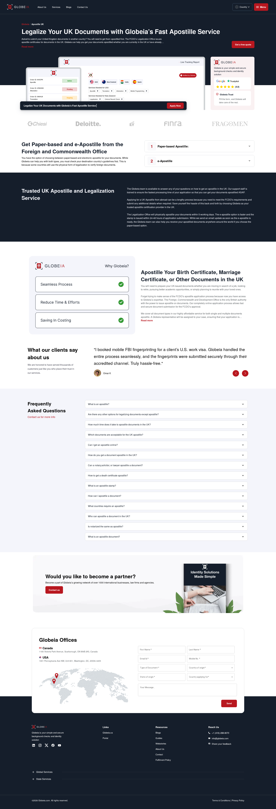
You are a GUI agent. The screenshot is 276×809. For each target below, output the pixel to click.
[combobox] (210, 668)
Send (229, 703)
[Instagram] (40, 745)
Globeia (25, 24)
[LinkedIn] (33, 745)
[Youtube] (59, 745)
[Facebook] (53, 745)
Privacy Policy (237, 800)
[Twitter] (46, 745)
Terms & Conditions (221, 800)
